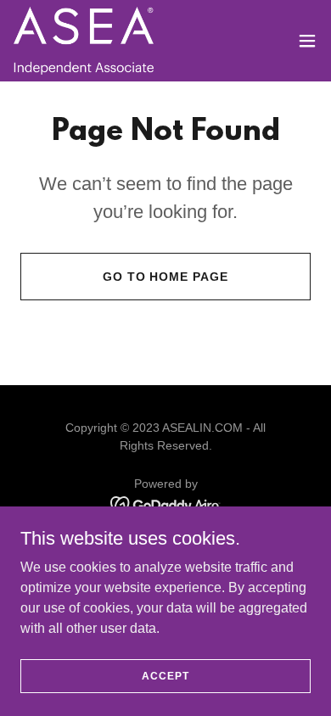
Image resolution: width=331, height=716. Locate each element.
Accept (165, 675)
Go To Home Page (166, 276)
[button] (307, 41)
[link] (84, 41)
